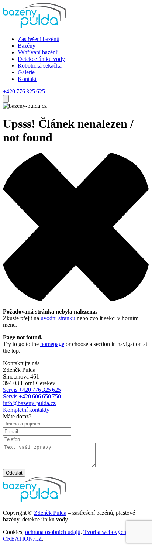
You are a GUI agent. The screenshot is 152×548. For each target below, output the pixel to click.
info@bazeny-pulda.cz (29, 403)
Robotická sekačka (40, 65)
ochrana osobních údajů (52, 532)
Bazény (26, 45)
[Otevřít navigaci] (6, 99)
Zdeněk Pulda (50, 513)
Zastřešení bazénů (38, 39)
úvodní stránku (58, 318)
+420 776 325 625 (24, 91)
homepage (52, 344)
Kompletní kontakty (26, 410)
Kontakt (27, 79)
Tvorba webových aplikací (114, 532)
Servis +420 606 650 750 (32, 396)
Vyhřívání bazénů (38, 52)
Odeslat (14, 473)
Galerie (26, 72)
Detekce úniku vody (41, 59)
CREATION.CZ (22, 538)
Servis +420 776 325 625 (32, 390)
